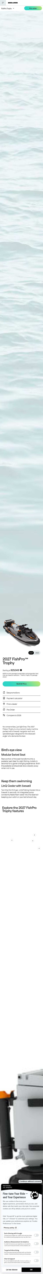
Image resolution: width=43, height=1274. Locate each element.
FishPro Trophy (6, 8)
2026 (37, 653)
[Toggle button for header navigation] (3, 2)
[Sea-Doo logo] (13, 2)
